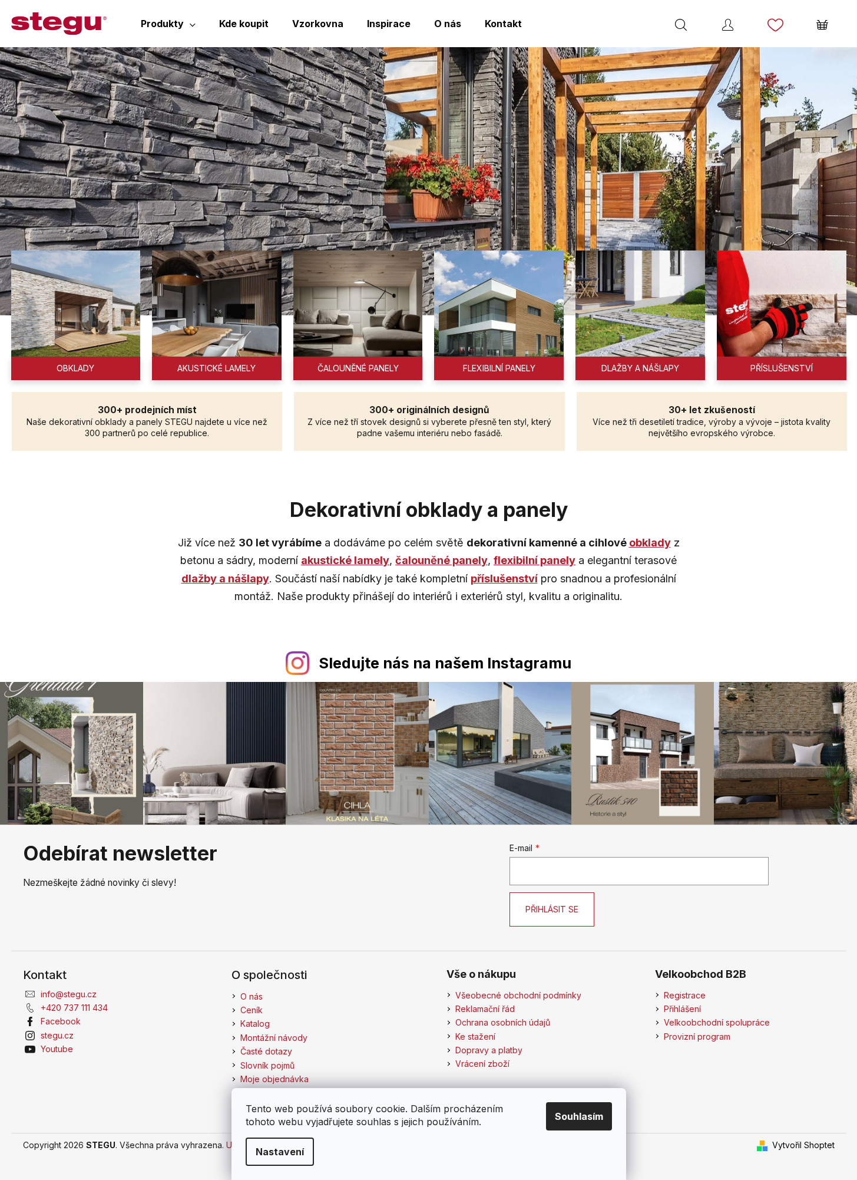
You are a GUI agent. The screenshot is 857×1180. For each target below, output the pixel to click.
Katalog (255, 1024)
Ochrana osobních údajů (502, 1022)
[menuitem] (168, 23)
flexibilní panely (534, 560)
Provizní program (697, 1036)
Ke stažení (475, 1036)
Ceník (251, 1010)
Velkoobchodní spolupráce (717, 1022)
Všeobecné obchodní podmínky (518, 995)
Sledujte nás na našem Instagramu (445, 663)
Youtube (57, 1049)
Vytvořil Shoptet (803, 1145)
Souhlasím (579, 1116)
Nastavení (280, 1152)
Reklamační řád (485, 1009)
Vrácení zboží (482, 1064)
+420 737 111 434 (74, 1008)
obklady (650, 542)
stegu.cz (57, 1035)
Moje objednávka (274, 1079)
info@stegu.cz (69, 994)
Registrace (685, 995)
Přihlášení (682, 1009)
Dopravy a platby (488, 1050)
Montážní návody (273, 1038)
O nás (251, 996)
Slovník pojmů (267, 1065)
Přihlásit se (551, 909)
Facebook (61, 1021)
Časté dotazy (266, 1051)
